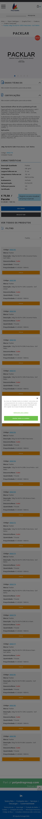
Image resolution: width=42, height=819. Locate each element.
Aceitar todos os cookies (21, 418)
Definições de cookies (21, 412)
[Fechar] (37, 398)
